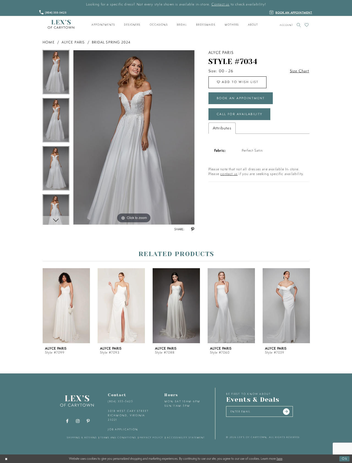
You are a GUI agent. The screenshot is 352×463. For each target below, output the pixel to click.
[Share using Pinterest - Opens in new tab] (192, 229)
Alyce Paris (73, 42)
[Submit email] (286, 411)
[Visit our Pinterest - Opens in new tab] (88, 421)
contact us (229, 173)
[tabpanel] (56, 74)
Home (49, 42)
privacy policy (151, 437)
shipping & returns (82, 437)
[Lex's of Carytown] (61, 24)
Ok (344, 458)
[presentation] (66, 305)
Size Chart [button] (299, 71)
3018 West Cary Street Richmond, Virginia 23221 (128, 415)
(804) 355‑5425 (120, 401)
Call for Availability (240, 114)
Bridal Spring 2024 (111, 42)
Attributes (222, 128)
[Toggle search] (299, 25)
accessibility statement (186, 437)
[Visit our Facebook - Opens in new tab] (67, 421)
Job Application (123, 429)
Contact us (220, 4)
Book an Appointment (241, 98)
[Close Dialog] (6, 458)
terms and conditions (118, 437)
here (279, 458)
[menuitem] (103, 25)
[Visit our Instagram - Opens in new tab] (78, 421)
